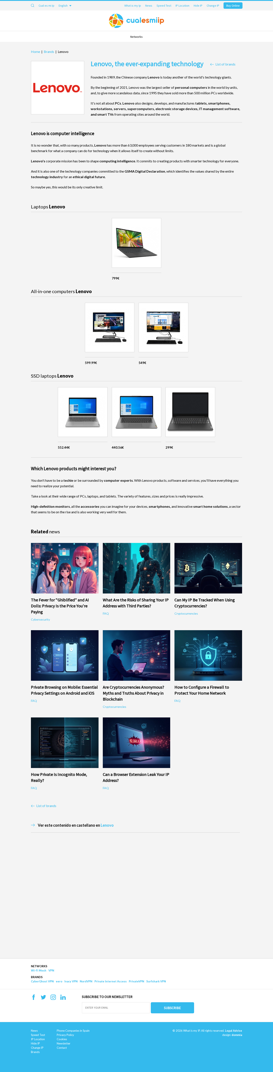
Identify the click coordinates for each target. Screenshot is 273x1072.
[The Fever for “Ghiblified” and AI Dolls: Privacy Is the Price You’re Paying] (65, 568)
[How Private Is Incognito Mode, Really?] (65, 742)
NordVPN (86, 981)
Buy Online (233, 5)
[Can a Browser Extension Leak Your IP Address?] (136, 742)
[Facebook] (33, 998)
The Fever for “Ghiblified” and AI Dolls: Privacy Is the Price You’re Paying (60, 605)
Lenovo (107, 825)
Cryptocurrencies (186, 613)
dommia (237, 1035)
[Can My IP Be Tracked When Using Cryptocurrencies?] (208, 568)
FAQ (106, 613)
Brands (37, 977)
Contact (62, 1047)
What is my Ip (132, 5)
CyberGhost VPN (42, 981)
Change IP (213, 5)
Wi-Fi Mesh (38, 970)
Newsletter (63, 1043)
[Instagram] (53, 998)
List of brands (225, 64)
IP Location (182, 5)
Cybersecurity (40, 619)
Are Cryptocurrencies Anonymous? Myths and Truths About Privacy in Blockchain (133, 693)
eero (59, 981)
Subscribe (172, 1008)
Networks (136, 37)
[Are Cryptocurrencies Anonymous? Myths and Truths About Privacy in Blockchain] (136, 655)
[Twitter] (43, 998)
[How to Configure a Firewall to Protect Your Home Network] (208, 655)
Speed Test (164, 5)
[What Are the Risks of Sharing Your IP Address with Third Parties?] (136, 568)
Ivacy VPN (71, 981)
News (148, 5)
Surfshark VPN (156, 981)
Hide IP (198, 5)
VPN (51, 970)
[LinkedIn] (63, 998)
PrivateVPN (136, 981)
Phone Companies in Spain (73, 1030)
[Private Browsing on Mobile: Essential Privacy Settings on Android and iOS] (65, 655)
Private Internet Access (110, 981)
